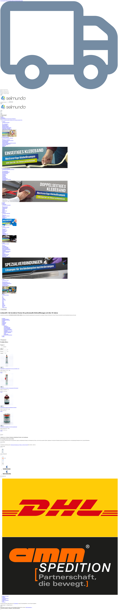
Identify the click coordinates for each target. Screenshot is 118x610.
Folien (5, 333)
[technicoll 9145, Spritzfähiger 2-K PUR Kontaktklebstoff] (6, 424)
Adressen (10, 118)
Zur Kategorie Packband (5, 122)
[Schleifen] (9, 242)
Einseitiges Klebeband (5, 319)
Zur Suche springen (11, 0)
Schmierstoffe (4, 322)
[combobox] (4, 102)
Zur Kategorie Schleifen (5, 227)
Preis (1, 348)
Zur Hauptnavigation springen (18, 0)
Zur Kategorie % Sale (5, 280)
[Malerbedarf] (9, 225)
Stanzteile (3, 320)
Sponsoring (4, 597)
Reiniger (3, 321)
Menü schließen (4, 115)
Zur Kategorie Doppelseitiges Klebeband (8, 169)
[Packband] (9, 136)
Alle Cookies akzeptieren (16, 608)
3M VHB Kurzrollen (7, 327)
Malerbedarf (4, 323)
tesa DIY (5, 325)
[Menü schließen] (2, 123)
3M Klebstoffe (6, 326)
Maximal (4, 351)
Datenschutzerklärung (5, 600)
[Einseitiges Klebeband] (35, 167)
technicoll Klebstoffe (7, 328)
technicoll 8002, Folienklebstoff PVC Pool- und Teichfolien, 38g (9, 368)
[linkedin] (2, 452)
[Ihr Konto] (1, 113)
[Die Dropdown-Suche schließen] (12, 102)
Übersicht (1, 118)
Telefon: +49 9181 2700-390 (23, 444)
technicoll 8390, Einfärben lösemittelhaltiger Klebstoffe (8, 407)
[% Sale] (9, 293)
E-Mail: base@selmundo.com (15, 444)
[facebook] (2, 449)
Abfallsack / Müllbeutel (7, 332)
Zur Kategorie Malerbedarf (6, 213)
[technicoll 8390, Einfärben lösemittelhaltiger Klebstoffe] (6, 405)
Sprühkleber (6, 330)
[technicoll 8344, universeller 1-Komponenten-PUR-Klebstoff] (6, 385)
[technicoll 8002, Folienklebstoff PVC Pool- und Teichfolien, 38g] (6, 366)
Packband (3, 318)
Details (1, 372)
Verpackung (4, 599)
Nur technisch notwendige (4, 608)
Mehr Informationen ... (29, 607)
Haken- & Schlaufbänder (7, 329)
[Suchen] (10, 102)
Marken (3, 336)
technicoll (4, 346)
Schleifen (3, 324)
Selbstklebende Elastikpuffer (8, 331)
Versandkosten (16, 603)
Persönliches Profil (6, 118)
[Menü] (1, 95)
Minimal (4, 349)
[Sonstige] (35, 278)
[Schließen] (0, 609)
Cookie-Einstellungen (5, 598)
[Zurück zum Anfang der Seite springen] (1, 606)
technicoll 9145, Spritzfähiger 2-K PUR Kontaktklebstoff (8, 426)
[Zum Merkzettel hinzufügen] (2, 367)
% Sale (3, 335)
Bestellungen (14, 118)
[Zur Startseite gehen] (13, 100)
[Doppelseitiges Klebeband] (35, 201)
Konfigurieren (10, 608)
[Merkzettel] (0, 112)
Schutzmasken (6, 334)
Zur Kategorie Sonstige (5, 243)
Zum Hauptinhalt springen (4, 0)
